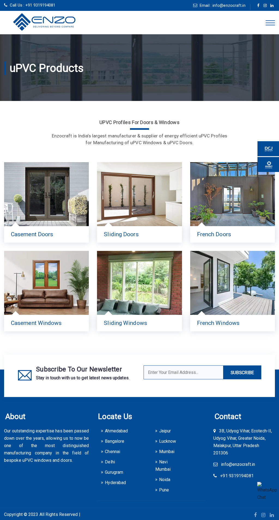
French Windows (218, 323)
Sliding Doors (121, 234)
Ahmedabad (116, 430)
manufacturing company (28, 453)
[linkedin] (272, 5)
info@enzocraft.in (229, 5)
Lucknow (167, 441)
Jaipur (165, 430)
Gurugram (114, 472)
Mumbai (167, 451)
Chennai (112, 451)
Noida (165, 479)
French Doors (214, 234)
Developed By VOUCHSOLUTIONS (114, 514)
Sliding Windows (125, 323)
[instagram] (265, 5)
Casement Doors (32, 234)
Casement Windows (36, 323)
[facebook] (258, 5)
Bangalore (114, 441)
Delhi (110, 461)
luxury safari (26, 467)
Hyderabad (115, 482)
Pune (164, 490)
